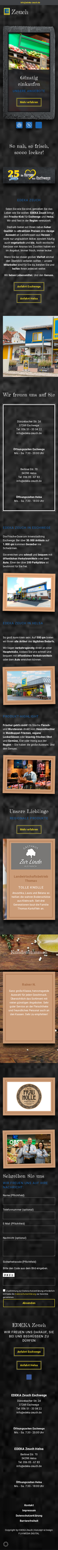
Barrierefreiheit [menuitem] (29, 1521)
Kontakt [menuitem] (29, 1505)
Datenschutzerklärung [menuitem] (29, 1515)
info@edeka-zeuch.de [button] (29, 433)
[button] (16, 11)
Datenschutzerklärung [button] (25, 1294)
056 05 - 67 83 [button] (31, 477)
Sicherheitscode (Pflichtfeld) (19, 1261)
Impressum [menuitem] (29, 1510)
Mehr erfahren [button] (29, 102)
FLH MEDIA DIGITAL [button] (29, 1533)
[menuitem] (38, 125)
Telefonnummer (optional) (18, 1209)
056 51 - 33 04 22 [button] (31, 429)
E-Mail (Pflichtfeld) (14, 1223)
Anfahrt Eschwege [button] (29, 286)
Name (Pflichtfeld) (14, 1195)
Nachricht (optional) (14, 1237)
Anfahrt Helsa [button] (29, 298)
